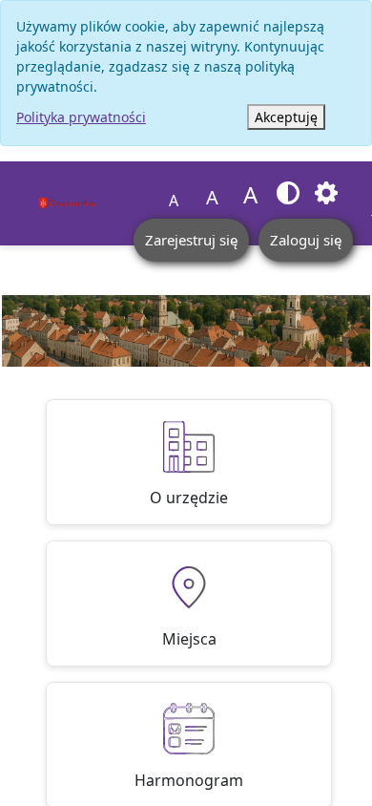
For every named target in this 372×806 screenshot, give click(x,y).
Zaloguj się (305, 239)
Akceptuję (286, 117)
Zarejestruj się (191, 239)
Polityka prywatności (81, 117)
